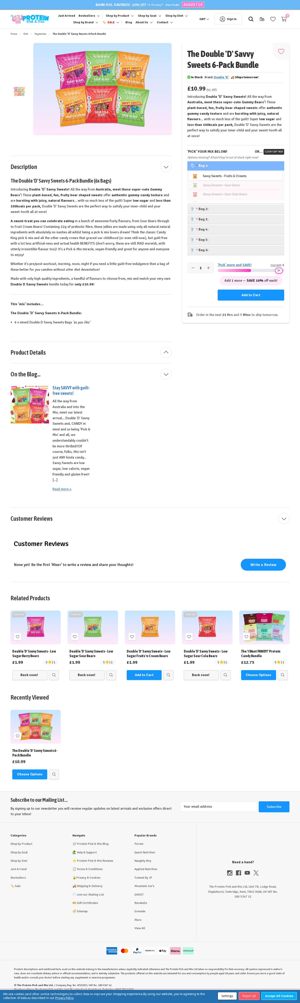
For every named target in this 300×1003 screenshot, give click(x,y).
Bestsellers (18, 878)
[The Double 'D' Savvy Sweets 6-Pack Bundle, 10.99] (36, 726)
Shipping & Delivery (90, 886)
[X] (256, 873)
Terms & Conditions (90, 869)
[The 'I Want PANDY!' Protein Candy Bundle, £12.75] (264, 627)
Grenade (139, 911)
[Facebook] (240, 873)
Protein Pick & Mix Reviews (95, 861)
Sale (16, 886)
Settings (227, 996)
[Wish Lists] (272, 19)
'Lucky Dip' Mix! (274, 151)
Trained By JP (143, 878)
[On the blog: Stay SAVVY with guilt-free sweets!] (30, 404)
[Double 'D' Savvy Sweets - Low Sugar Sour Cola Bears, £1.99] (207, 627)
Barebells (140, 903)
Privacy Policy (64, 998)
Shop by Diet (19, 861)
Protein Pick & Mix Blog (92, 844)
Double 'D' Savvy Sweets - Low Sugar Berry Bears (34, 653)
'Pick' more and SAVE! (234, 265)
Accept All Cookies (279, 996)
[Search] (251, 19)
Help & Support (87, 852)
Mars (137, 920)
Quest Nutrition (144, 852)
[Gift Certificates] (262, 19)
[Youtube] (249, 873)
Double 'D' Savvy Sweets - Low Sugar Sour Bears (91, 653)
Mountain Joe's (144, 886)
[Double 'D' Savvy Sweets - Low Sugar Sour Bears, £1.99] (93, 627)
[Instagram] (231, 873)
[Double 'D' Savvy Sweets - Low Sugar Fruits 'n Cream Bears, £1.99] (150, 627)
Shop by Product (21, 844)
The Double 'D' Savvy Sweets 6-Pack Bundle (34, 752)
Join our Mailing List (90, 894)
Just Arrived (19, 869)
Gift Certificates (87, 903)
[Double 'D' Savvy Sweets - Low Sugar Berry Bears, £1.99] (36, 627)
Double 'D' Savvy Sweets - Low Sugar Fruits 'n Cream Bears (148, 653)
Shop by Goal (19, 852)
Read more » (61, 489)
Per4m (138, 844)
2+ (278, 270)
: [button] (204, 165)
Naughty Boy (142, 861)
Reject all (249, 996)
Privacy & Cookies (88, 878)
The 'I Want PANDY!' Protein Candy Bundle (260, 653)
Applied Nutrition (145, 869)
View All (139, 928)
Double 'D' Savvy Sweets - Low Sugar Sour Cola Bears (205, 653)
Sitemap (82, 911)
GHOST (139, 894)
